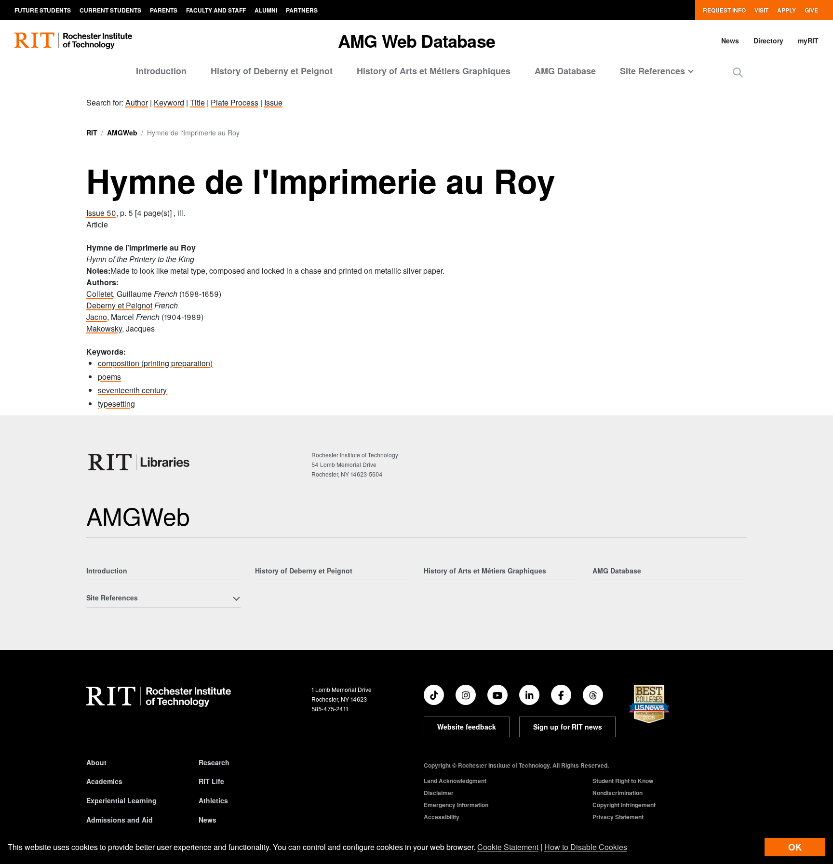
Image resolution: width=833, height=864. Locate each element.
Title (197, 102)
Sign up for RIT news (567, 726)
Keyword (169, 102)
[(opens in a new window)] (434, 695)
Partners (302, 10)
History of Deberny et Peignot (272, 71)
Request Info (724, 10)
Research (214, 762)
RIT (91, 132)
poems (109, 376)
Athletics (213, 800)
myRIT (808, 40)
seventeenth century (132, 390)
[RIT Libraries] (139, 462)
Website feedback (466, 726)
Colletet (99, 293)
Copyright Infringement (624, 804)
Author (136, 102)
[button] (738, 72)
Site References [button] (652, 71)
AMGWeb (122, 132)
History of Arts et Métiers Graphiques (434, 71)
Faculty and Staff (216, 10)
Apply (786, 10)
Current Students (110, 10)
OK (795, 846)
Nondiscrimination (617, 792)
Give (811, 10)
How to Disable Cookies (585, 846)
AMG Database (565, 71)
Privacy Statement (618, 816)
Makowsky (104, 328)
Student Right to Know (622, 780)
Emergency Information (456, 804)
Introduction (161, 71)
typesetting (116, 403)
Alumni (266, 10)
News (730, 40)
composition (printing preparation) (155, 363)
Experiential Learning (121, 800)
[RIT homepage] (73, 40)
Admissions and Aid (119, 819)
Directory (768, 40)
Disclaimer (439, 792)
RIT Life (211, 781)
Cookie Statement (507, 846)
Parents (163, 10)
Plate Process (234, 102)
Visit (761, 10)
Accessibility (441, 816)
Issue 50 (101, 212)
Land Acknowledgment (455, 780)
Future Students (42, 10)
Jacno (96, 316)
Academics (104, 781)
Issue (273, 102)
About (96, 762)
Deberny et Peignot (119, 305)
